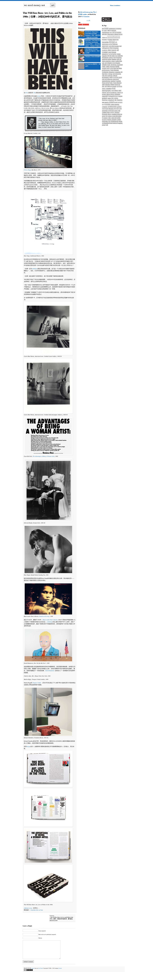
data (119, 111)
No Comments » (85, 16)
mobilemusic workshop (115, 29)
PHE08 (112, 85)
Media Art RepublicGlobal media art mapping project (112, 123)
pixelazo (114, 86)
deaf (120, 46)
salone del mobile (115, 118)
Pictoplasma (105, 57)
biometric (104, 40)
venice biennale (112, 52)
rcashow (104, 50)
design (28, 746)
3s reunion (105, 118)
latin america (105, 102)
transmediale (105, 42)
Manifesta (119, 100)
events (106, 28)
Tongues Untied (36, 683)
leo (103, 30)
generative (114, 120)
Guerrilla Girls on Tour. (37, 910)
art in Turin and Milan (116, 68)
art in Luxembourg (112, 92)
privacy (112, 94)
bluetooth (104, 59)
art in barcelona (117, 74)
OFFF (111, 77)
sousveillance (114, 90)
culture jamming (115, 104)
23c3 (110, 32)
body (114, 88)
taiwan (110, 116)
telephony (111, 100)
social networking (116, 116)
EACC (108, 68)
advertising (114, 65)
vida (103, 76)
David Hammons (49, 670)
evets (103, 79)
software (115, 76)
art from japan (117, 77)
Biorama (111, 109)
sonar (103, 37)
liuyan (106, 109)
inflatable (104, 65)
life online (112, 56)
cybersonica (110, 34)
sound (111, 102)
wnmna (119, 54)
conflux (108, 66)
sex (103, 104)
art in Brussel (108, 86)
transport (113, 30)
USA (26, 92)
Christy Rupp (27, 170)
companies (105, 107)
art (118, 50)
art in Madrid (108, 63)
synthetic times (106, 112)
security (104, 68)
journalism (117, 94)
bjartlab (117, 66)
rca (106, 37)
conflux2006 (118, 61)
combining (49, 622)
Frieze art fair (105, 83)
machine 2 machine (116, 81)
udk (107, 125)
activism (80, 24)
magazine (104, 56)
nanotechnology (106, 81)
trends (108, 65)
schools (119, 92)
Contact (60, 968)
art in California (113, 44)
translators (117, 5)
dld (103, 29)
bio (107, 116)
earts (103, 63)
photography (106, 90)
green (104, 116)
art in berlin (112, 54)
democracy (105, 100)
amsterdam (105, 111)
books (111, 83)
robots (104, 92)
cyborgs (111, 57)
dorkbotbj (120, 56)
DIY (103, 86)
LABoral (116, 34)
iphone (108, 94)
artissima (104, 34)
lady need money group (86, 12)
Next (114, 57)
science (113, 61)
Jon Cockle (40, 968)
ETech (111, 48)
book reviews (86, 24)
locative (104, 120)
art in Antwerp (108, 76)
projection (108, 61)
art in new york (118, 109)
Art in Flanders (116, 63)
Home (111, 5)
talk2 (120, 90)
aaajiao (85, 14)
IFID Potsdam (115, 46)
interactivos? (105, 54)
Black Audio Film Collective (50, 620)
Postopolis (105, 114)
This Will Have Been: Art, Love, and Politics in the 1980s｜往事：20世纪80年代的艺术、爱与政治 (47, 14)
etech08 (109, 59)
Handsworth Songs (44, 616)
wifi (110, 46)
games (119, 107)
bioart (120, 34)
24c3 (109, 121)
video (109, 118)
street (118, 59)
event (103, 109)
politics (119, 120)
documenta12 (105, 77)
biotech (109, 120)
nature (109, 98)
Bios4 (109, 114)
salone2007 (105, 96)
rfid (108, 56)
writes (39, 96)
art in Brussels (109, 79)
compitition (109, 88)
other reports (112, 50)
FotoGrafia (105, 121)
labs (116, 100)
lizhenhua (107, 85)
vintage (110, 74)
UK (34, 92)
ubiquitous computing (114, 72)
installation (113, 37)
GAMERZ (105, 52)
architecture (112, 106)
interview (105, 46)
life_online (114, 98)
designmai (116, 48)
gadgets (104, 98)
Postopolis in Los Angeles (115, 96)
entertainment (105, 32)
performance (106, 70)
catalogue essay (28, 908)
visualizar (109, 40)
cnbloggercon (105, 48)
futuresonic (116, 40)
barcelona (112, 66)
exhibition (34, 268)
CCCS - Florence (114, 112)
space (105, 30)
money (116, 111)
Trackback (61, 918)
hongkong (119, 57)
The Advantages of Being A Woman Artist (44, 456)
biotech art (117, 85)
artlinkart (114, 59)
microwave (116, 79)
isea (116, 56)
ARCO (109, 30)
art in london (116, 32)
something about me (116, 114)
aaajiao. (33, 968)
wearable (107, 104)
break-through (115, 121)
